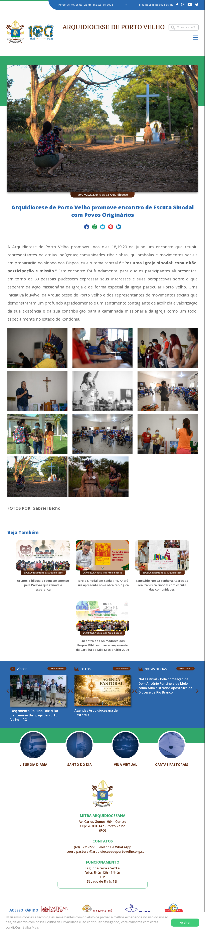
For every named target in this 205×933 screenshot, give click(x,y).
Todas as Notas (185, 668)
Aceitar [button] (185, 922)
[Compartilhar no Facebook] (86, 227)
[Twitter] (197, 4)
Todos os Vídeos (56, 668)
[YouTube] (190, 4)
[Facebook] (177, 4)
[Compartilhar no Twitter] (102, 227)
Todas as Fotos (122, 668)
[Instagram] (183, 4)
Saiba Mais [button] (31, 927)
